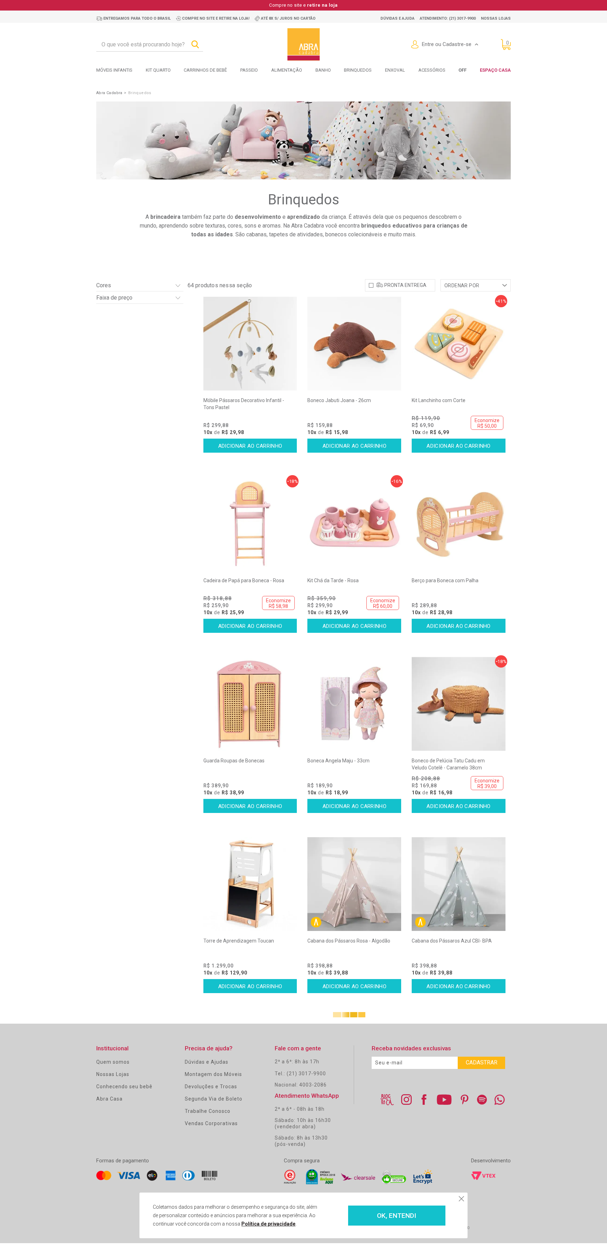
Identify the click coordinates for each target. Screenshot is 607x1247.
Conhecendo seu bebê (124, 1086)
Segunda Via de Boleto (213, 1099)
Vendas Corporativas (211, 1123)
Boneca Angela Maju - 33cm (338, 760)
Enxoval (395, 70)
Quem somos (113, 1062)
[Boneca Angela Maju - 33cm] (354, 704)
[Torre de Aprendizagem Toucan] (250, 884)
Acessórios (431, 70)
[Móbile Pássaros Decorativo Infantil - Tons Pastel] (250, 343)
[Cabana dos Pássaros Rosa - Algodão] (354, 884)
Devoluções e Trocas (211, 1086)
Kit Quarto (158, 70)
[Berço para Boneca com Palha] (458, 524)
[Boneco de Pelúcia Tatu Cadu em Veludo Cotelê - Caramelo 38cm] (458, 704)
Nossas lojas (496, 18)
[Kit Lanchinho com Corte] (458, 343)
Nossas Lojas (112, 1074)
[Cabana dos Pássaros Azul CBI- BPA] (458, 884)
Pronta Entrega (405, 285)
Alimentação (286, 70)
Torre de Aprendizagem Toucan (238, 941)
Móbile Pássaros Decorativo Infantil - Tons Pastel (243, 404)
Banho (323, 70)
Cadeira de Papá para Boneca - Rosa (243, 580)
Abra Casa (109, 1099)
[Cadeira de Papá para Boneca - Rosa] (250, 524)
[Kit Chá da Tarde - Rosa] (354, 524)
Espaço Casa (495, 70)
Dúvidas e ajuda (397, 18)
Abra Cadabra (109, 93)
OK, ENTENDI (396, 1216)
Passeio (249, 70)
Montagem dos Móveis (213, 1074)
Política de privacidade (268, 1224)
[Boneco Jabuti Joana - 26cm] (354, 343)
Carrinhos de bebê (205, 70)
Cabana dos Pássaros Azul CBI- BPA (452, 941)
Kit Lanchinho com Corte (438, 400)
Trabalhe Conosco (207, 1111)
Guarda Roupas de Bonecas (234, 760)
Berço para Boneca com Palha (445, 580)
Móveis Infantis (114, 70)
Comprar (250, 446)
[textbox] (149, 45)
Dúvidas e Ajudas (206, 1062)
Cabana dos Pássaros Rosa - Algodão (348, 941)
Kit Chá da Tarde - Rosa (333, 580)
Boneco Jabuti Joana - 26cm (339, 400)
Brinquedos (358, 70)
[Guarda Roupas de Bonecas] (250, 704)
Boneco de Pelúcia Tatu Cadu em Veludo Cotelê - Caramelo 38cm (448, 764)
